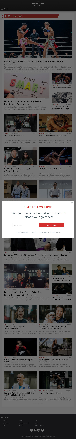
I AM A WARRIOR (51, 225)
